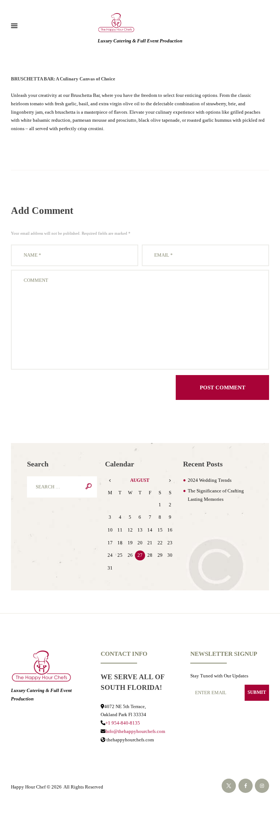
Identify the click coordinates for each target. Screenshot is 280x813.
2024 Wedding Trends (210, 480)
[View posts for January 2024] (110, 480)
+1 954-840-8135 (122, 723)
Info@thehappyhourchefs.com (135, 731)
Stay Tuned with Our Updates (219, 675)
